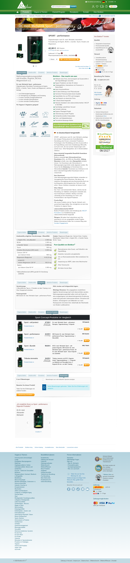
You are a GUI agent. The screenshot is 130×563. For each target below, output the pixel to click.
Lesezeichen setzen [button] (72, 447)
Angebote (44, 470)
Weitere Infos (107, 474)
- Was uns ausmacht (73, 468)
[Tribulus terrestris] (20, 362)
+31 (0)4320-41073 (108, 16)
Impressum (76, 560)
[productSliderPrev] (27, 422)
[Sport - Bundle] (20, 350)
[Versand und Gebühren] (102, 7)
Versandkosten (65, 50)
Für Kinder (18, 536)
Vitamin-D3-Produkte (21, 545)
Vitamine (17, 538)
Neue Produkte (45, 468)
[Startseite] (17, 12)
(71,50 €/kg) (51, 50)
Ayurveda (17, 549)
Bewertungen (64, 72)
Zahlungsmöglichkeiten (100, 499)
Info (104, 116)
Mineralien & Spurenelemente (23, 540)
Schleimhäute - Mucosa (22, 503)
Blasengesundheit (20, 527)
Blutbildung (18, 478)
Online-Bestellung (46, 481)
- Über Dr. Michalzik (73, 463)
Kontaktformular (49, 447)
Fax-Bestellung (45, 476)
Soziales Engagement (60, 223)
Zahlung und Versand (47, 459)
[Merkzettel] (97, 6)
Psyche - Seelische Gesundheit (24, 470)
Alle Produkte (19, 447)
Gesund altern (19, 494)
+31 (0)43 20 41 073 (103, 80)
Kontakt (114, 560)
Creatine (37, 431)
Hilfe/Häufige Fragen (73, 459)
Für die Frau (18, 533)
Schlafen (17, 523)
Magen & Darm (19, 505)
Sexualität (18, 529)
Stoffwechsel (18, 522)
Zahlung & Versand (66, 560)
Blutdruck (17, 472)
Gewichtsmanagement (21, 525)
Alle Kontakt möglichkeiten (98, 93)
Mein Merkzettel (60, 447)
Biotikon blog (28, 447)
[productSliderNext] (49, 422)
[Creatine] (38, 419)
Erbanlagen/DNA (19, 509)
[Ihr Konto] (93, 6)
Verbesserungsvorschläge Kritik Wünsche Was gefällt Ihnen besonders (76, 480)
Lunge (16, 459)
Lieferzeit (43, 461)
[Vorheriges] (25, 51)
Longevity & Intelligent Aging (23, 492)
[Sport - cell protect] (20, 326)
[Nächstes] (45, 51)
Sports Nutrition (19, 518)
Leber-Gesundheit (20, 501)
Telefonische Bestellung (48, 474)
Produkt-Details (28, 326)
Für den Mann (19, 534)
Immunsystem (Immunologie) (23, 457)
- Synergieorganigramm (74, 467)
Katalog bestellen (46, 472)
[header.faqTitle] (106, 7)
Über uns (69, 461)
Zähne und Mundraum (21, 490)
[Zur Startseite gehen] (24, 4)
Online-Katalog (39, 447)
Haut (16, 496)
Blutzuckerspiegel (20, 479)
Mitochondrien (19, 507)
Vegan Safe (18, 547)
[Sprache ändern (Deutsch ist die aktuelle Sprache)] (104, 2)
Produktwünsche (46, 479)
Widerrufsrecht (45, 465)
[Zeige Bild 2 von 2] (36, 66)
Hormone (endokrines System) (24, 531)
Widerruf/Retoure (46, 467)
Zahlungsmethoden (46, 463)
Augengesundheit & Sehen (22, 465)
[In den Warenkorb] (87, 328)
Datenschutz (85, 560)
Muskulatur (18, 489)
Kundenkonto (45, 457)
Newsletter (70, 457)
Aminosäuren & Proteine (22, 520)
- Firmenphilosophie (73, 465)
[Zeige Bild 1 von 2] (33, 66)
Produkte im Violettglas (21, 542)
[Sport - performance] (20, 338)
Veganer (17, 544)
